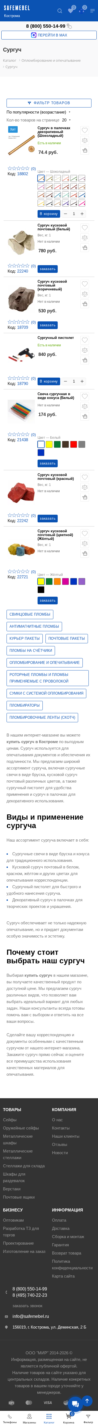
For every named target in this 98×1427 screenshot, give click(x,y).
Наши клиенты (65, 1136)
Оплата (59, 1220)
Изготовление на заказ (24, 1251)
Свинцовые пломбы (30, 614)
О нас (57, 1119)
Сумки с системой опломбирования (46, 693)
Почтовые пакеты (66, 638)
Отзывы (59, 1144)
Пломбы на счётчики (31, 651)
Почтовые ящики (19, 1197)
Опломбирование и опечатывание (45, 663)
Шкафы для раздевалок (14, 1177)
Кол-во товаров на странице (33, 120)
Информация (67, 1210)
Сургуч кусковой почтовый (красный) (56, 477)
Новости (60, 1152)
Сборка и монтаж (68, 1236)
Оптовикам (13, 1220)
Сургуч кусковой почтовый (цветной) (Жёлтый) (55, 535)
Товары (12, 1109)
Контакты (61, 1128)
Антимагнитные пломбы (34, 626)
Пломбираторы (25, 705)
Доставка (60, 1228)
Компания (64, 1109)
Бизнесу (13, 1210)
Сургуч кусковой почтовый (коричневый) (52, 285)
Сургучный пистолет (56, 338)
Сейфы (10, 1119)
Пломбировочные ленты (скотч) (42, 717)
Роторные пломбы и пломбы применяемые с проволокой (39, 678)
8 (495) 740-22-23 (30, 1295)
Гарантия (60, 1244)
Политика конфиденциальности (72, 1264)
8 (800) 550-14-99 (45, 26)
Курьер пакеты (25, 638)
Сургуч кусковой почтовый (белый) (54, 227)
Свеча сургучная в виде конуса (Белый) (56, 396)
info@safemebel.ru (31, 1316)
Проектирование (18, 1243)
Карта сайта (63, 1276)
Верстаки (11, 1189)
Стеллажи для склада (24, 1165)
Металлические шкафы (18, 1139)
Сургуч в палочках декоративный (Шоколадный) (54, 132)
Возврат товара (66, 1253)
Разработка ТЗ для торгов (21, 1231)
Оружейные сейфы (21, 1128)
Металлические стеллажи (18, 1154)
